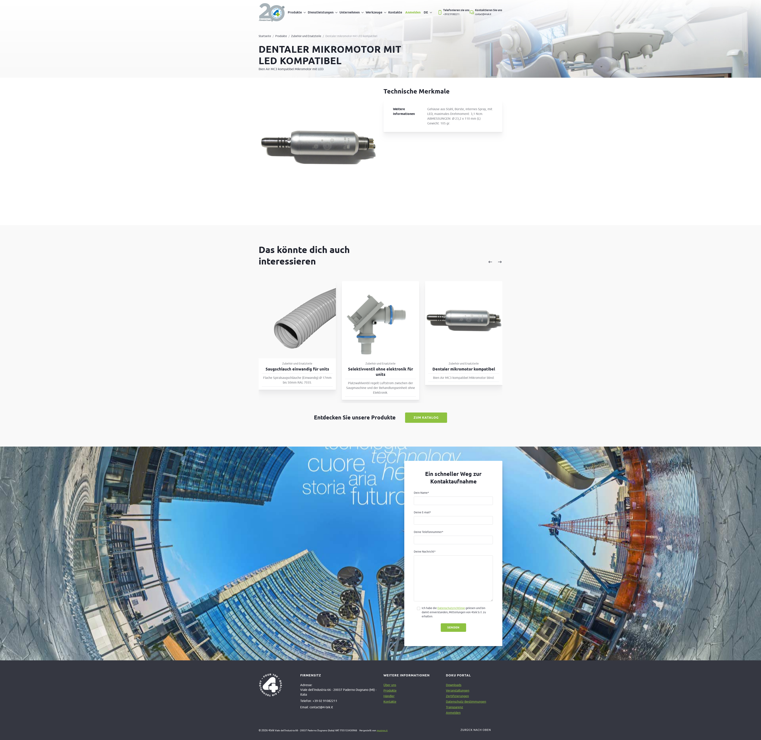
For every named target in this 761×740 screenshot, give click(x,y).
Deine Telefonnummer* (428, 532)
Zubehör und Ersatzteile (306, 36)
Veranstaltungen (457, 690)
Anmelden (413, 12)
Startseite (265, 36)
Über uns (389, 685)
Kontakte (395, 12)
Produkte (295, 12)
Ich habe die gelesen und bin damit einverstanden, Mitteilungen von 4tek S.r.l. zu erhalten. (454, 612)
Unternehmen (349, 12)
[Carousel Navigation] (454, 262)
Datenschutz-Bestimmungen (466, 701)
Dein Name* (421, 492)
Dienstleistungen (321, 12)
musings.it (382, 730)
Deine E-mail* (422, 512)
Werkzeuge (374, 12)
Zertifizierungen (457, 696)
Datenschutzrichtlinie (451, 608)
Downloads (453, 685)
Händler (389, 696)
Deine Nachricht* (425, 551)
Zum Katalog (426, 417)
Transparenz (454, 707)
